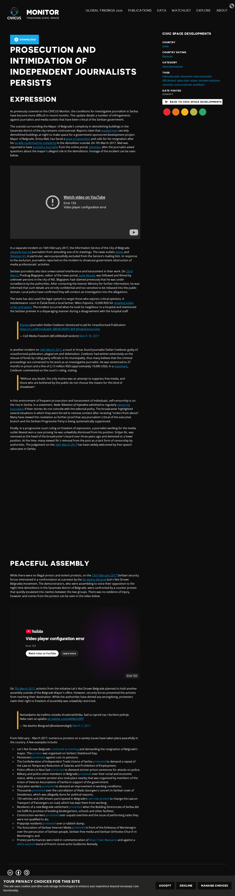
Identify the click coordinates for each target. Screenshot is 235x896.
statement (121, 366)
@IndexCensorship (88, 329)
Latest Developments (172, 66)
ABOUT (222, 10)
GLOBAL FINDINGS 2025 (104, 10)
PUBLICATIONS (140, 10)
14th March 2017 (50, 350)
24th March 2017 (66, 445)
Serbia (165, 46)
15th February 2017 (104, 575)
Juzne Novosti (87, 275)
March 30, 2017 (89, 336)
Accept (165, 885)
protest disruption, (171, 76)
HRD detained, (169, 80)
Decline (186, 885)
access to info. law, (183, 84)
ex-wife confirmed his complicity (35, 143)
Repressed (167, 56)
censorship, (167, 84)
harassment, (187, 76)
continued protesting (64, 749)
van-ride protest (98, 799)
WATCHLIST (181, 10)
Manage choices (214, 885)
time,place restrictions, (209, 80)
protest (37, 753)
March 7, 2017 (81, 726)
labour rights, (183, 80)
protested (38, 757)
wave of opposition (78, 139)
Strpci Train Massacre (103, 840)
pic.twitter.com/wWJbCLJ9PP (65, 719)
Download (28, 39)
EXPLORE (203, 10)
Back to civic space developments (196, 102)
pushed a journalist (45, 147)
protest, (194, 80)
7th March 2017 (25, 688)
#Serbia (25, 325)
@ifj (72, 329)
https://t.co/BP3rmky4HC (36, 329)
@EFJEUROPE (61, 329)
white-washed (26, 844)
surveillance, (199, 84)
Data (161, 10)
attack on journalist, (203, 76)
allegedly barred (20, 252)
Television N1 (18, 256)
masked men (109, 130)
